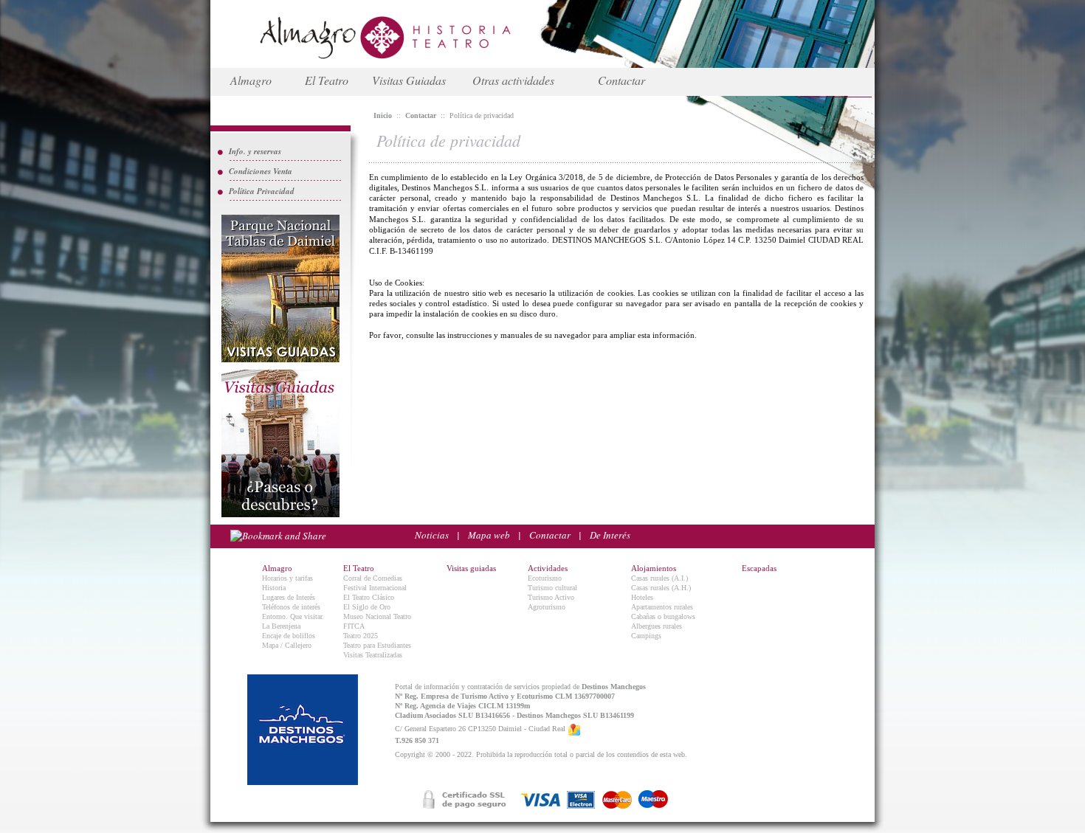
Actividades (548, 568)
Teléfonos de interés (291, 607)
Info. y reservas (255, 151)
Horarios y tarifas (287, 578)
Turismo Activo (551, 597)
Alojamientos (653, 568)
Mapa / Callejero (286, 645)
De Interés (610, 535)
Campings (646, 636)
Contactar (621, 80)
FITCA (354, 626)
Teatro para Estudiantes (377, 645)
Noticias (432, 535)
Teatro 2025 (360, 636)
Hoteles (642, 597)
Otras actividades (513, 80)
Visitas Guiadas (409, 80)
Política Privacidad (261, 191)
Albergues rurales (656, 626)
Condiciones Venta (260, 171)
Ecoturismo (545, 578)
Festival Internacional (375, 588)
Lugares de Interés (288, 597)
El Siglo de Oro (366, 607)
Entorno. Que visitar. (293, 616)
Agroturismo (546, 607)
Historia (274, 588)
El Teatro (326, 80)
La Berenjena (281, 626)
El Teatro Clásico (368, 597)
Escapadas (759, 568)
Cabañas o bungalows (663, 616)
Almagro (251, 80)
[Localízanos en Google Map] (574, 729)
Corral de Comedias (372, 578)
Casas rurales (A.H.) (661, 588)
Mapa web (489, 535)
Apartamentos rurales (662, 607)
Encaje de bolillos (288, 636)
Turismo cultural (552, 588)
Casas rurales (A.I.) (659, 578)
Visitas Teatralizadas (372, 655)
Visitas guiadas (471, 568)
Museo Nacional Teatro (377, 616)
